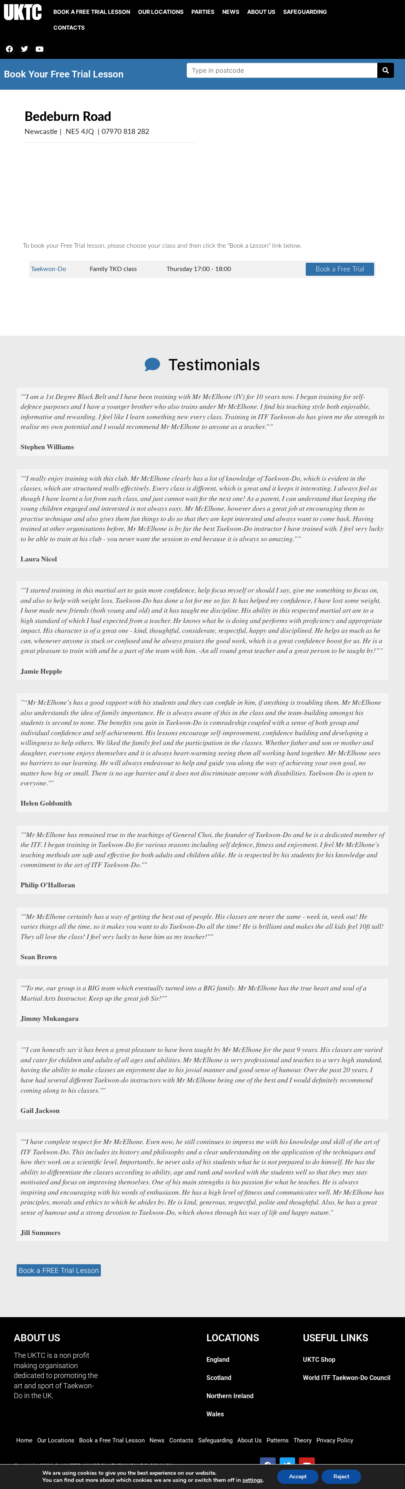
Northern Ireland (230, 1396)
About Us (261, 11)
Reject (341, 1476)
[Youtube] (39, 49)
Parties (202, 11)
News (230, 11)
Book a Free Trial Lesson (112, 1440)
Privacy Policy (334, 1440)
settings (252, 1480)
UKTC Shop (319, 1359)
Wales (215, 1414)
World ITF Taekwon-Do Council (346, 1378)
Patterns (278, 1440)
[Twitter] (24, 49)
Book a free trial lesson (91, 11)
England (217, 1359)
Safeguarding (305, 11)
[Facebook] (9, 49)
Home (24, 1440)
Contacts (69, 27)
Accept (298, 1476)
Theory (302, 1440)
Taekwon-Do (48, 269)
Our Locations (161, 11)
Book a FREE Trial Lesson (59, 1270)
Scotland (218, 1378)
